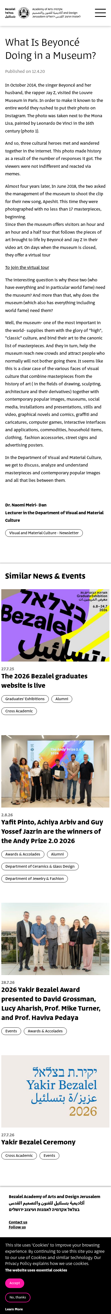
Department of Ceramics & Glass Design (40, 866)
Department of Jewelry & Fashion (34, 878)
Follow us (17, 1227)
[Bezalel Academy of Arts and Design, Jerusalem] (43, 13)
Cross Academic (19, 711)
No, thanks (18, 1297)
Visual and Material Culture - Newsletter (44, 533)
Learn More (14, 1309)
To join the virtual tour (27, 268)
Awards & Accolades (22, 854)
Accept (15, 1283)
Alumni (62, 699)
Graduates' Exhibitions (25, 699)
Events (11, 1031)
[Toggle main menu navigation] (100, 13)
